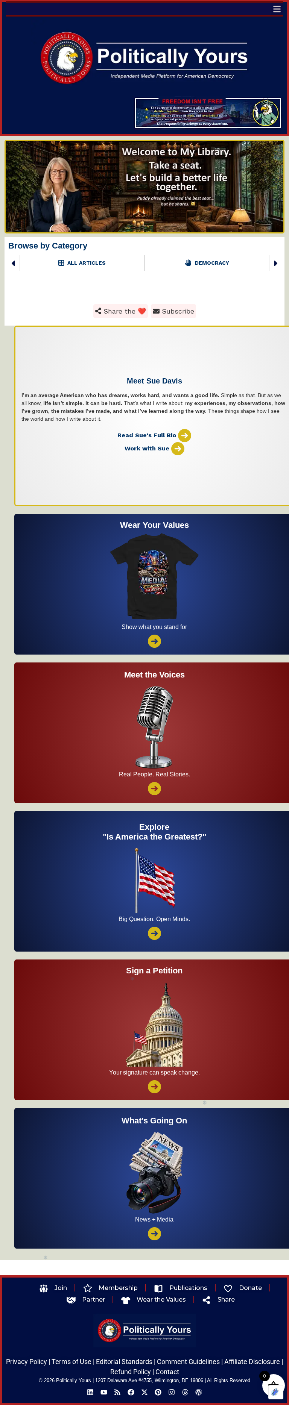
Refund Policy (130, 1372)
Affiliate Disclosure (252, 1362)
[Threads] (185, 1392)
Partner (93, 1299)
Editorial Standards (124, 1362)
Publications (188, 1287)
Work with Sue (148, 448)
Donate (250, 1287)
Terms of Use (71, 1362)
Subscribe (177, 311)
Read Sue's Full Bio (147, 434)
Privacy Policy (26, 1362)
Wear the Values (161, 1299)
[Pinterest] (158, 1392)
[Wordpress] (198, 1392)
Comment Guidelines (188, 1362)
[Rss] (117, 1392)
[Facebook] (131, 1392)
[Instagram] (171, 1392)
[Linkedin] (90, 1392)
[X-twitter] (144, 1392)
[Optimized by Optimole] (275, 1392)
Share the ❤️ (123, 311)
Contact (167, 1372)
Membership (118, 1287)
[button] (277, 9)
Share (226, 1299)
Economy (211, 263)
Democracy (86, 263)
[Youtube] (104, 1392)
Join (61, 1287)
